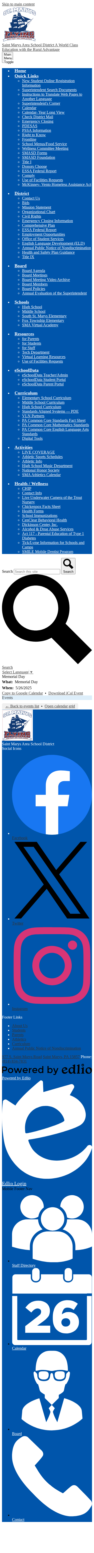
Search (7, 571)
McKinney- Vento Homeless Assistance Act (56, 184)
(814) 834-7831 (14, 1061)
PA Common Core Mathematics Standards (55, 425)
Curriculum (21, 1044)
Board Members (35, 284)
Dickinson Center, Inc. (40, 524)
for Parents (30, 339)
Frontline (29, 139)
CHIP (26, 488)
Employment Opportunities (43, 234)
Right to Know (34, 135)
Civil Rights (31, 216)
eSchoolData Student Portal (44, 379)
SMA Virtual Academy (40, 325)
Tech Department (35, 352)
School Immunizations (39, 515)
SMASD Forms (34, 153)
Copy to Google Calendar (22, 693)
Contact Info (32, 493)
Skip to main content (18, 4)
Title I (26, 162)
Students (19, 1030)
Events (7, 697)
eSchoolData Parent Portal (43, 384)
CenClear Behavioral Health (44, 520)
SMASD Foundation (38, 157)
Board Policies (33, 289)
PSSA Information (36, 130)
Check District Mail (37, 117)
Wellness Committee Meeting (45, 148)
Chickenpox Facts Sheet (41, 506)
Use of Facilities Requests (42, 180)
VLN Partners (33, 416)
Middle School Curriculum (43, 402)
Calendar (29, 108)
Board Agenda (33, 270)
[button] (26, 75)
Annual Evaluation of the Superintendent (54, 293)
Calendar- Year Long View (43, 112)
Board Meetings (34, 275)
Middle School (33, 311)
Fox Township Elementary (43, 320)
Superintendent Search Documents (49, 90)
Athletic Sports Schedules (42, 457)
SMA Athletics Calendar (41, 475)
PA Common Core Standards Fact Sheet (53, 420)
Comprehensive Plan (38, 225)
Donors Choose (34, 166)
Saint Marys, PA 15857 (61, 1057)
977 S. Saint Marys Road (22, 1057)
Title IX (28, 257)
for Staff (28, 348)
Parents (18, 1035)
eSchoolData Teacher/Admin (45, 375)
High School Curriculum (41, 407)
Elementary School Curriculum (46, 398)
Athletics (19, 1039)
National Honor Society (41, 470)
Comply (28, 175)
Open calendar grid (60, 706)
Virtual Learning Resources (43, 357)
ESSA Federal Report (39, 171)
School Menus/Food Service (44, 144)
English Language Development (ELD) (53, 243)
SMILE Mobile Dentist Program (47, 551)
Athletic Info (32, 461)
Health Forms (33, 511)
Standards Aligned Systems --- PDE (50, 411)
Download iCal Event (65, 693)
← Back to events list (22, 706)
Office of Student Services (43, 239)
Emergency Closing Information (47, 221)
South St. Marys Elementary (44, 316)
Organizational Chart (38, 212)
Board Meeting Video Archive (46, 279)
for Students (31, 343)
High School (32, 307)
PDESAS (29, 126)
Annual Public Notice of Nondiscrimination (56, 248)
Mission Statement (36, 207)
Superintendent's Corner (41, 103)
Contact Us (31, 198)
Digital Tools (32, 438)
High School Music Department (47, 466)
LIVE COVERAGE (38, 452)
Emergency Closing (37, 121)
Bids (25, 203)
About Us (20, 1026)
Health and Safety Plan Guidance (48, 252)
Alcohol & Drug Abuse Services (47, 529)
